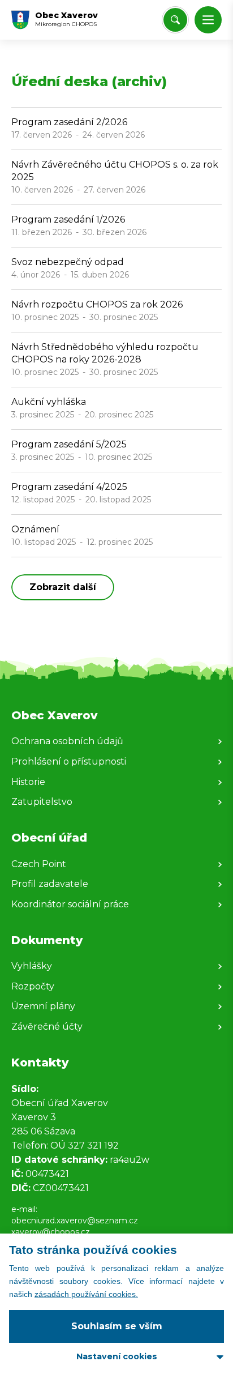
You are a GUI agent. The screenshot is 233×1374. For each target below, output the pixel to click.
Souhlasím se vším (116, 1326)
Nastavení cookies (116, 1356)
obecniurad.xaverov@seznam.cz (74, 1220)
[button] (208, 19)
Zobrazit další (62, 587)
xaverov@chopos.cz (50, 1232)
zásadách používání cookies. (86, 1294)
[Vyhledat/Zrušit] (175, 20)
